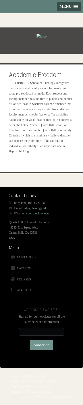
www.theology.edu (37, 213)
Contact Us (26, 257)
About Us (25, 290)
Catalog (24, 268)
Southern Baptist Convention (29, 375)
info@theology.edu (35, 208)
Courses (24, 279)
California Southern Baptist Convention (36, 381)
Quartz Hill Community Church (31, 391)
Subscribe (41, 345)
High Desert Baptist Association (31, 386)
